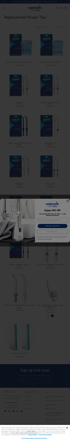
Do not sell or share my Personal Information (34, 438)
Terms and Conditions (45, 434)
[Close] (67, 428)
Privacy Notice (31, 431)
